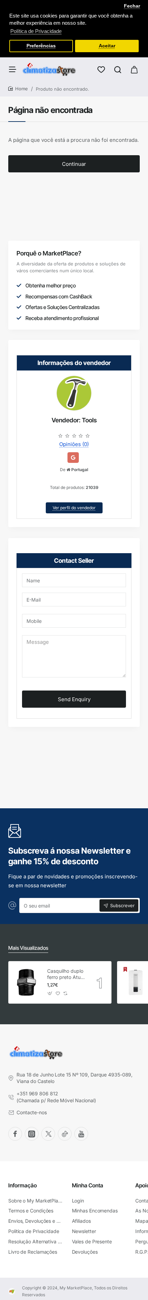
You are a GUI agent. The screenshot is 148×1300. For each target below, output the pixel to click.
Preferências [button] (41, 45)
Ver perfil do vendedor (74, 508)
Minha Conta (87, 1185)
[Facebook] (15, 1134)
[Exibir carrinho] (134, 69)
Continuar (74, 164)
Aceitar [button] (107, 45)
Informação (22, 1185)
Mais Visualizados (28, 948)
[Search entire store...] (117, 69)
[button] (50, 993)
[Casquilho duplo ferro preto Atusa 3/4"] (26, 982)
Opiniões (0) (74, 444)
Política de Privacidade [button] (36, 31)
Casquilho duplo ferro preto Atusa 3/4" (66, 974)
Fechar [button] (132, 6)
